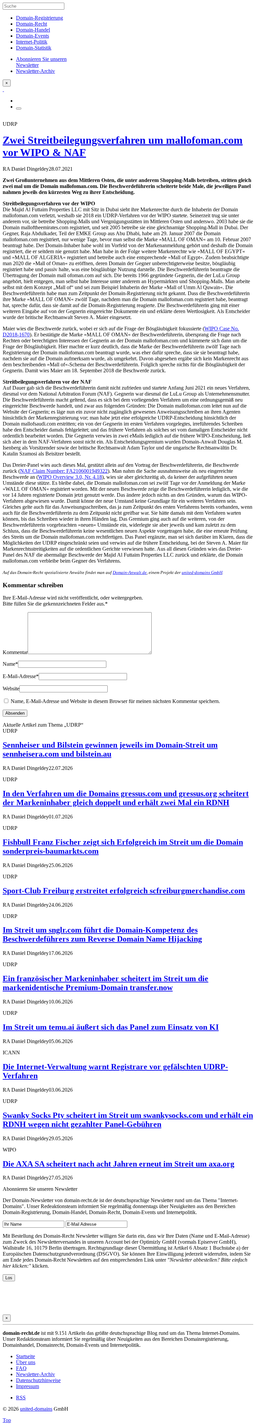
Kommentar (15, 652)
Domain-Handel (33, 30)
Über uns (25, 1362)
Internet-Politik (31, 42)
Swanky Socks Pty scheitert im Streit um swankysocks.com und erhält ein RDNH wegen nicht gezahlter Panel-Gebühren (128, 1120)
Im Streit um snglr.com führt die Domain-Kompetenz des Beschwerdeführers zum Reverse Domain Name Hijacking (102, 934)
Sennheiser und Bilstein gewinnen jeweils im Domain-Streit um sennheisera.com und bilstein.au (110, 749)
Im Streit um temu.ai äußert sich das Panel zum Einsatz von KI (111, 1027)
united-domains (36, 1409)
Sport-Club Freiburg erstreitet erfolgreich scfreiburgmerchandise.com (124, 890)
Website (11, 688)
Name (10, 664)
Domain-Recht (31, 24)
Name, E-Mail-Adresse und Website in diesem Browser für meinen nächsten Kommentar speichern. (115, 701)
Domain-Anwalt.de (130, 572)
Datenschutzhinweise (38, 1380)
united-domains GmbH (202, 572)
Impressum (27, 1386)
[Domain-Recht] (3, 89)
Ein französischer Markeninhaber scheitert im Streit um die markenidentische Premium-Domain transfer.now (105, 983)
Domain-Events (32, 36)
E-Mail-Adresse (21, 676)
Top (7, 1420)
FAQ (21, 1368)
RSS (21, 1397)
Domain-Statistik (33, 48)
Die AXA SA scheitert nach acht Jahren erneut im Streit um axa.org (118, 1163)
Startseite (25, 1356)
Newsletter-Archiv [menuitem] (35, 71)
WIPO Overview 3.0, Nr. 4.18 (70, 477)
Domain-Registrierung (39, 18)
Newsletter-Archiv (35, 1374)
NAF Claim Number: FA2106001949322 (64, 471)
